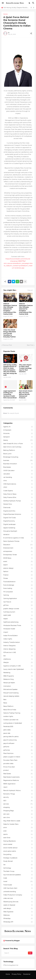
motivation (18, 686)
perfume (18, 747)
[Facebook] (9, 281)
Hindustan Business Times (18, 625)
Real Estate (18, 773)
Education (18, 544)
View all (30, 290)
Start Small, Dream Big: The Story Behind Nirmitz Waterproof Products (25, 394)
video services (18, 898)
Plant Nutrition (18, 753)
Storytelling (18, 854)
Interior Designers (18, 645)
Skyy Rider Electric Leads (18, 821)
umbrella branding (18, 891)
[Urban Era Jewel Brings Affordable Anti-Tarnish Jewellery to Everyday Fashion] (10, 323)
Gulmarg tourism (18, 612)
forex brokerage (18, 585)
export (18, 565)
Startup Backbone (18, 841)
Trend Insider (18, 885)
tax (18, 864)
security (18, 797)
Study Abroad (18, 861)
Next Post (30, 345)
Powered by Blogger (12, 940)
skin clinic (18, 817)
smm (18, 827)
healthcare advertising (18, 622)
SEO (18, 800)
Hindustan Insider (18, 629)
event (18, 561)
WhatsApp (18, 918)
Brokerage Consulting (18, 457)
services (18, 804)
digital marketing (18, 528)
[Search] (33, 3)
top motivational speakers (18, 875)
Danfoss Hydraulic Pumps (18, 501)
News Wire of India (18, 710)
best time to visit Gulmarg (18, 447)
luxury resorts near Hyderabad (18, 669)
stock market (18, 844)
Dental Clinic (18, 504)
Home (5, 14)
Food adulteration (18, 581)
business (18, 460)
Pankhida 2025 (18, 726)
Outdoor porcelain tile (18, 720)
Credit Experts (18, 491)
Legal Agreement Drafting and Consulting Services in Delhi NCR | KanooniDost (10, 394)
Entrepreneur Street (18, 555)
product (18, 770)
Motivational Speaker (18, 689)
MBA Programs (18, 676)
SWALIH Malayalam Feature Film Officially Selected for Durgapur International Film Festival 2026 (10, 309)
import (18, 632)
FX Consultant (18, 592)
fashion (18, 571)
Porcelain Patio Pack (18, 760)
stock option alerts (18, 851)
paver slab (18, 733)
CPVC (18, 487)
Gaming (18, 595)
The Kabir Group (18, 871)
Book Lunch (18, 454)
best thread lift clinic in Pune (18, 443)
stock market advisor (18, 848)
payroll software (18, 743)
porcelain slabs (18, 763)
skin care (18, 814)
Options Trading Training (18, 713)
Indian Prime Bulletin (18, 635)
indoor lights (18, 639)
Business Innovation (18, 464)
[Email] (21, 281)
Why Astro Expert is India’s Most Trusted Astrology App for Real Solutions (25, 368)
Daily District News (18, 494)
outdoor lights (18, 716)
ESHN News (18, 558)
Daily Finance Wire (18, 497)
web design (18, 908)
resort (18, 787)
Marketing (18, 672)
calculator (18, 474)
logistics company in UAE (18, 666)
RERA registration (18, 784)
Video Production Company (18, 895)
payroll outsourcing (18, 740)
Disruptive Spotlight (18, 531)
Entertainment (18, 548)
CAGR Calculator (18, 470)
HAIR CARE (18, 615)
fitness (18, 578)
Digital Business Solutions (18, 514)
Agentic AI (18, 427)
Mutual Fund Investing (18, 693)
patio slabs (18, 730)
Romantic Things (18, 794)
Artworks (18, 433)
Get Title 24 (18, 602)
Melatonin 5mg (18, 679)
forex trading (18, 588)
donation (18, 534)
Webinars (18, 915)
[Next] (34, 8)
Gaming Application (18, 598)
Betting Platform (18, 450)
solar (18, 831)
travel (18, 881)
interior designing (18, 649)
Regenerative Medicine (18, 780)
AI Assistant (18, 430)
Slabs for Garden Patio (18, 824)
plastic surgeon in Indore (18, 757)
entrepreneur (18, 551)
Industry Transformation (18, 642)
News (18, 703)
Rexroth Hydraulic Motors (18, 790)
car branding (18, 477)
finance (18, 575)
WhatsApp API (18, 922)
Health (18, 619)
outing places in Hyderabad (18, 723)
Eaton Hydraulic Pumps (18, 541)
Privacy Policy (16, 974)
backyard (18, 437)
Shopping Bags (18, 810)
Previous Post (7, 345)
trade (18, 878)
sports (18, 834)
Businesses (18, 467)
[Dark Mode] (29, 3)
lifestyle (18, 662)
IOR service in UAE (18, 652)
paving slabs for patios (18, 736)
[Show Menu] (2, 3)
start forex (18, 837)
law (18, 656)
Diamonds (18, 507)
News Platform (18, 706)
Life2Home (18, 659)
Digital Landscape (18, 524)
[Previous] (31, 8)
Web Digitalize (18, 912)
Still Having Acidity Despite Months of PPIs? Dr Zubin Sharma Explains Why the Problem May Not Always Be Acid (16, 7)
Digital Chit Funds (18, 518)
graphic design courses (18, 608)
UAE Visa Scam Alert (18, 888)
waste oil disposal (18, 905)
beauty (18, 440)
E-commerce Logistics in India (18, 538)
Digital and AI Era (18, 511)
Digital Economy (18, 521)
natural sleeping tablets (18, 696)
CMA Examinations (18, 484)
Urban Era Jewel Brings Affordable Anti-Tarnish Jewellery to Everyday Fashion (9, 333)
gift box (18, 605)
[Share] (31, 33)
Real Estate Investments (18, 777)
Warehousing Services (18, 902)
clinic (18, 480)
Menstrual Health (18, 683)
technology (18, 868)
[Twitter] (13, 281)
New (18, 699)
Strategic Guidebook (18, 858)
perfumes (18, 750)
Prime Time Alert (18, 767)
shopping (18, 807)
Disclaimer (26, 974)
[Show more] (25, 281)
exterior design (18, 568)
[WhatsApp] (17, 281)
